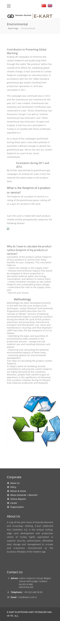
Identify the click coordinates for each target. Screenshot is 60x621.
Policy (12, 487)
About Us (14, 483)
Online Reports (17, 499)
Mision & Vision (17, 491)
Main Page (13, 28)
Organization (16, 506)
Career (13, 502)
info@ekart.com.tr (27, 597)
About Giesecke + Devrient (23, 495)
